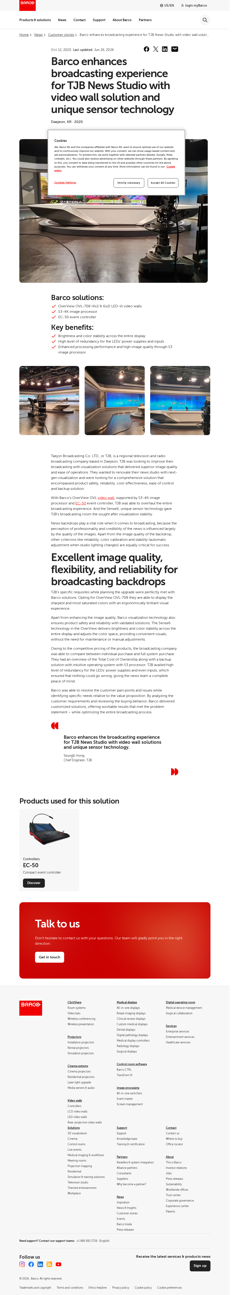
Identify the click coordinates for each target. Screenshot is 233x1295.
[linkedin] (164, 49)
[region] (116, 162)
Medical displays (127, 1002)
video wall (106, 498)
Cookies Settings (65, 182)
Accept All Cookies (163, 182)
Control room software (132, 1064)
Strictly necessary (128, 182)
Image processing (128, 1088)
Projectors (74, 1037)
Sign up (200, 1266)
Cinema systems (78, 1066)
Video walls (75, 1100)
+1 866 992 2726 (92, 1240)
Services (171, 1026)
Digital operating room (180, 1002)
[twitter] (155, 49)
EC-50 (80, 503)
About (170, 1157)
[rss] (49, 1264)
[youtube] (58, 1264)
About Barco (122, 20)
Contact (79, 20)
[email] (174, 49)
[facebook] (146, 49)
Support (99, 20)
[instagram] (22, 1264)
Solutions (74, 1128)
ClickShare (74, 1002)
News (62, 20)
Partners (145, 20)
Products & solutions (35, 20)
